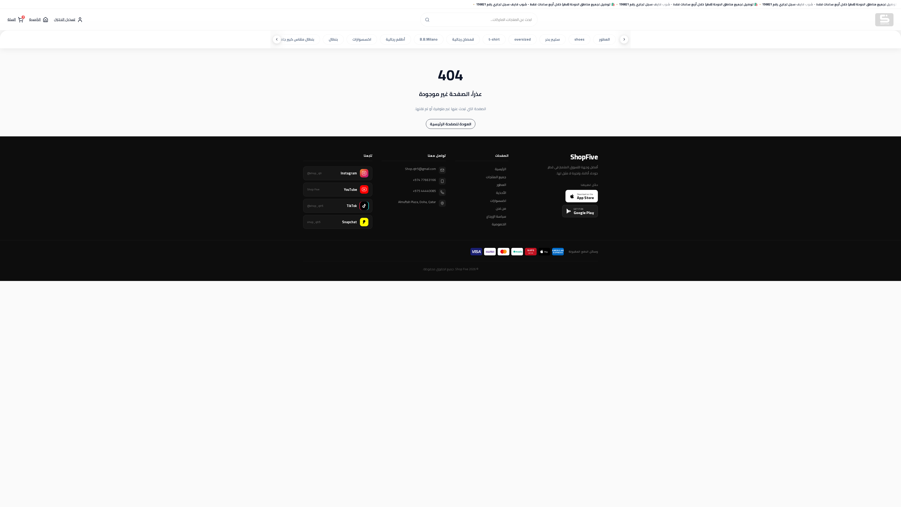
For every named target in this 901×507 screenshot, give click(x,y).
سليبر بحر (554, 39)
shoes (581, 39)
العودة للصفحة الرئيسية (450, 123)
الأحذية (501, 193)
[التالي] (277, 39)
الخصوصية (499, 224)
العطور (605, 39)
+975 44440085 (424, 190)
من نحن (501, 208)
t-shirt (495, 39)
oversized (524, 39)
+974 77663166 (424, 179)
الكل (629, 39)
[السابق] (624, 39)
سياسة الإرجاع (496, 216)
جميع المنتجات (496, 177)
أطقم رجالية (397, 39)
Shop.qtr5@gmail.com (420, 168)
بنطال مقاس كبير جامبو (297, 39)
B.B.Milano (430, 39)
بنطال (334, 39)
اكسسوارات (363, 39)
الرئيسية (500, 169)
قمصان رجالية (464, 39)
